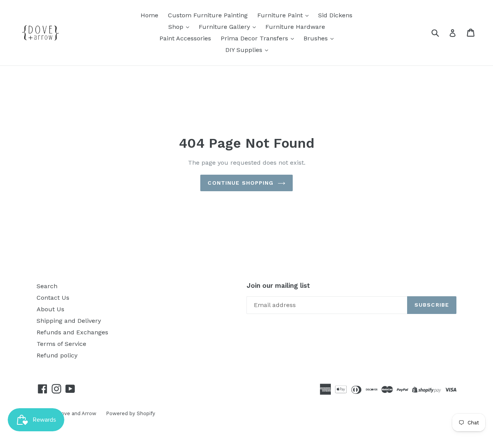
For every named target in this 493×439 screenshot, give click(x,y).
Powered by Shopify (130, 413)
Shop (176, 26)
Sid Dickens (335, 15)
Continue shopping (240, 183)
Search (47, 286)
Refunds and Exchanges (72, 332)
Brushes (317, 38)
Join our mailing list (278, 285)
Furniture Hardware (295, 26)
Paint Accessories (185, 38)
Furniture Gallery (225, 26)
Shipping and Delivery (69, 320)
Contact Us (53, 297)
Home (149, 15)
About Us (50, 309)
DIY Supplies (244, 49)
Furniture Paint (281, 15)
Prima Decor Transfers (255, 38)
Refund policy (57, 355)
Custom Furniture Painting (208, 15)
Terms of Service (61, 343)
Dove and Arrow (76, 413)
